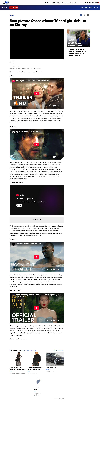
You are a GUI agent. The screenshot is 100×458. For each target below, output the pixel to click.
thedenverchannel (5, 7)
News (12, 15)
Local (53, 3)
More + (96, 7)
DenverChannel (7, 7)
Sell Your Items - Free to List (29, 350)
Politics (91, 7)
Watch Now (93, 3)
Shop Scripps (83, 3)
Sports (75, 3)
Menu (47, 2)
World (86, 7)
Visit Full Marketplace (58, 350)
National (60, 3)
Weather (68, 3)
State (82, 7)
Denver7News (3, 7)
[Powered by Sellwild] (61, 398)
